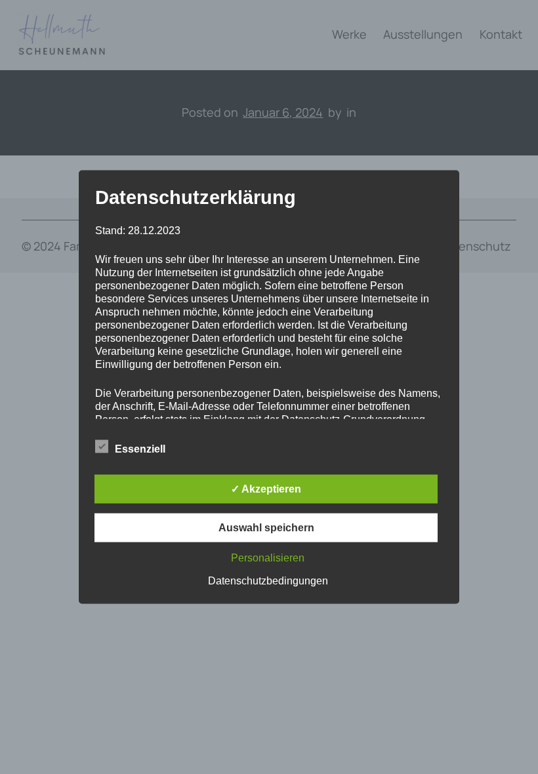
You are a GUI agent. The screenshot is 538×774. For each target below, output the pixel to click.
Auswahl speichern (266, 527)
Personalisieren (267, 557)
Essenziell (140, 449)
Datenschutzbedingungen (268, 580)
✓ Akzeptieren (266, 489)
